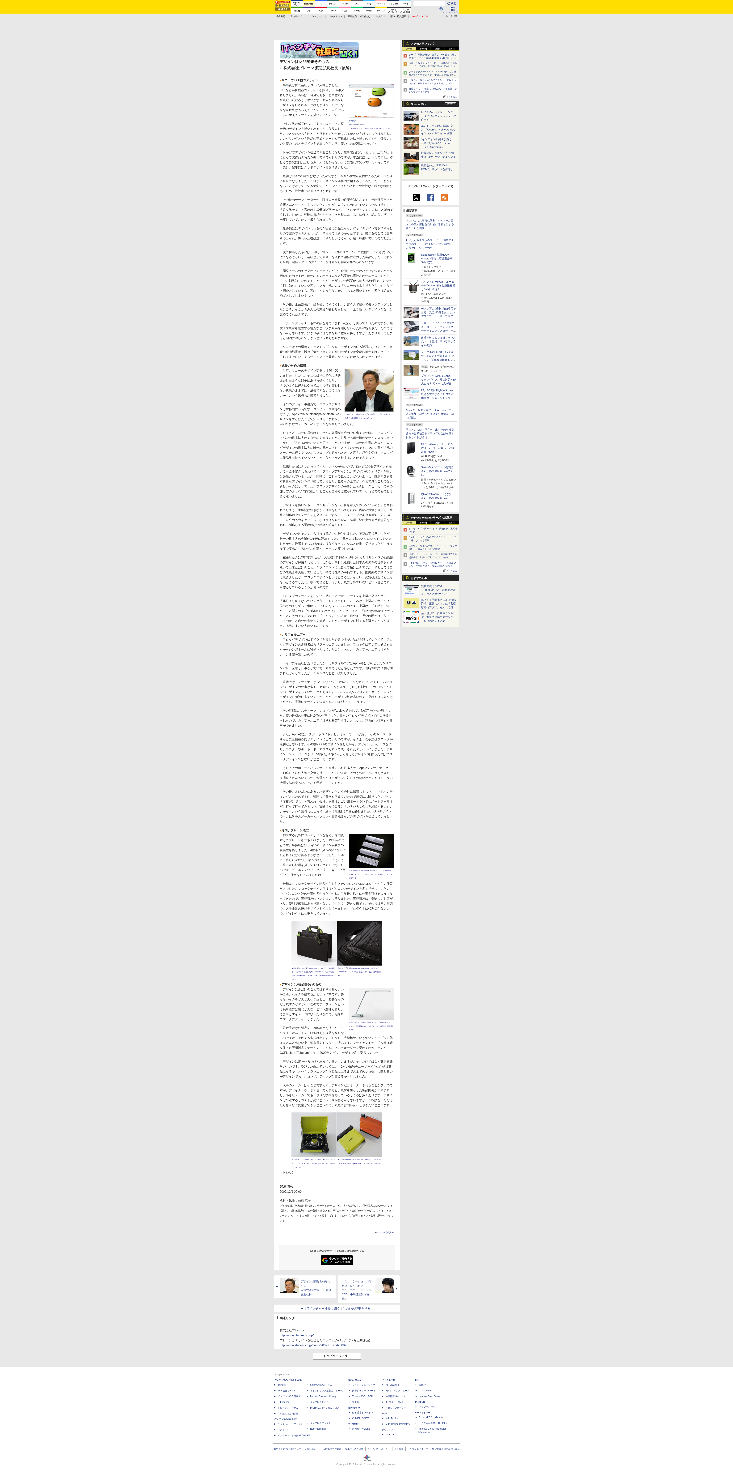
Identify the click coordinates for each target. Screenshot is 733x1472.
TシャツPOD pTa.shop (431, 1417)
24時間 (423, 48)
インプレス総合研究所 (289, 1396)
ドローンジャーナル (288, 1407)
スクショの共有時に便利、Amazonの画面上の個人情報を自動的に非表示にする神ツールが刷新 (430, 224)
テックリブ (387, 1429)
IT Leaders (283, 1402)
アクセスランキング (423, 43)
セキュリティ (316, 16)
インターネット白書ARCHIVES (294, 1435)
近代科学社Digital (361, 1428)
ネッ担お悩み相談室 (288, 1413)
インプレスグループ (418, 1449)
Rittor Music (355, 1380)
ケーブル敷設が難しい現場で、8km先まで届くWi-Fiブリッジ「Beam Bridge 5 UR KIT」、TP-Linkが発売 (433, 57)
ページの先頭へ (384, 1232)
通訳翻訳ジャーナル (396, 1396)
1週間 (438, 48)
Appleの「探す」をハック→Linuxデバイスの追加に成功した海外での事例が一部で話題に (430, 413)
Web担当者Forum (287, 1390)
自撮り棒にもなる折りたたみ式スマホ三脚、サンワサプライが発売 (438, 341)
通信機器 (280, 16)
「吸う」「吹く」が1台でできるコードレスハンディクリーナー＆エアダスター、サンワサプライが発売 (433, 83)
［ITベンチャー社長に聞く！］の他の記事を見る (337, 1308)
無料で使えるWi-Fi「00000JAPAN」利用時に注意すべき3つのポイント (438, 590)
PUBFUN (420, 1402)
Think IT (282, 1385)
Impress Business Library (323, 1396)
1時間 (409, 48)
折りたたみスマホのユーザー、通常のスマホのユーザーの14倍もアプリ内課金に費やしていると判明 (430, 244)
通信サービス (297, 16)
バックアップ (335, 16)
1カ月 (452, 48)
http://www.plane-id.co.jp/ (297, 1335)
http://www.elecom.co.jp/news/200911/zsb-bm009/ (313, 1345)
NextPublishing (318, 1428)
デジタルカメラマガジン (290, 1424)
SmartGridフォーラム (321, 1385)
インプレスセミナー (320, 1402)
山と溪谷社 (354, 1407)
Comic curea (425, 1390)
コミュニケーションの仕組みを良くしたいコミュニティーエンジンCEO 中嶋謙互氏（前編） (356, 1290)
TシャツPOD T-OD (362, 1396)
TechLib (390, 1434)
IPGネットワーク (424, 1412)
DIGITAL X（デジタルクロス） (325, 1407)
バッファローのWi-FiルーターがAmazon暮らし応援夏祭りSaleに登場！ (438, 285)
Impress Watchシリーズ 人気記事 (431, 517)
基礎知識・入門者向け (359, 16)
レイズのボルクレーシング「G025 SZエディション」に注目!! (438, 116)
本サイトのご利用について (287, 1449)
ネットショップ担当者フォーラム (327, 1390)
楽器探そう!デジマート (364, 1390)
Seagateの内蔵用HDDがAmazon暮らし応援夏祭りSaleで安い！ (436, 258)
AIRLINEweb (392, 1385)
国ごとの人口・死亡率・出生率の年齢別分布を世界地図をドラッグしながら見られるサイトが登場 (430, 433)
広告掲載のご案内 (332, 1449)
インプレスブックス (320, 1423)
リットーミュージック (363, 1385)
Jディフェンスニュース (398, 1390)
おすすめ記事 (419, 578)
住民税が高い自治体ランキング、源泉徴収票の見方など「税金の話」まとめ (438, 617)
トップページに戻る (337, 1356)
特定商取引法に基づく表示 (446, 1449)
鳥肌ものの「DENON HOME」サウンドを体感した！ (437, 169)
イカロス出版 (389, 1380)
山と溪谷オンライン (362, 1412)
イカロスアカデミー (396, 1407)
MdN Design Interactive (398, 1424)
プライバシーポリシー (378, 1449)
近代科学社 (354, 1424)
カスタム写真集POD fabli (433, 1423)
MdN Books (392, 1418)
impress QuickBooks (429, 1396)
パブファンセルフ (428, 1407)
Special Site (418, 104)
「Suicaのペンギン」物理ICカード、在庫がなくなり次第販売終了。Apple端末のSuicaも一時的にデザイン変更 (433, 566)
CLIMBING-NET (360, 1418)
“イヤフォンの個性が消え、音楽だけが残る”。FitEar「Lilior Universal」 (437, 143)
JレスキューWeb (394, 1402)
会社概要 (399, 1449)
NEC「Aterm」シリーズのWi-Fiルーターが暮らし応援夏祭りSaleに (437, 448)
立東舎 (355, 1402)
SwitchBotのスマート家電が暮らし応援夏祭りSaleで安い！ (437, 471)
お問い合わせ (312, 1449)
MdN (384, 1413)
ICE (417, 1380)
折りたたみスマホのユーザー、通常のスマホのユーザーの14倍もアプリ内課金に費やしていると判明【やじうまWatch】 (433, 66)
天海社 (422, 1385)
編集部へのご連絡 (354, 1449)
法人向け (380, 16)
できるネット (284, 1429)
